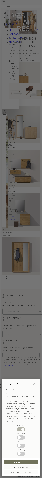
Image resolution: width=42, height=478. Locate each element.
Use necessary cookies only (21, 472)
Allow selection (21, 467)
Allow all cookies (21, 462)
